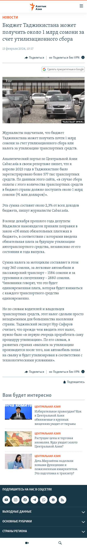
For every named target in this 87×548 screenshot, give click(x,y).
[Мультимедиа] (27, 543)
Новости (10, 18)
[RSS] (62, 500)
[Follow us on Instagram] (15, 500)
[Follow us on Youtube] (6, 500)
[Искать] (60, 543)
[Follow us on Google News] (53, 500)
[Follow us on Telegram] (34, 500)
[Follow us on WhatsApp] (44, 500)
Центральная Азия (48, 406)
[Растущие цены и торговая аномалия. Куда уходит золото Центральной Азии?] (18, 438)
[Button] (34, 57)
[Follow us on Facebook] (25, 500)
